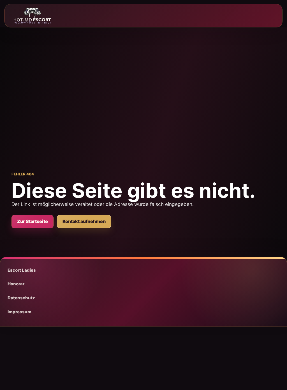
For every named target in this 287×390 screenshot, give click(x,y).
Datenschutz (21, 297)
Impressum (19, 311)
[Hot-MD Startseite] (32, 16)
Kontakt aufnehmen (84, 221)
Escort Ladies (22, 270)
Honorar (16, 283)
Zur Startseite (32, 221)
